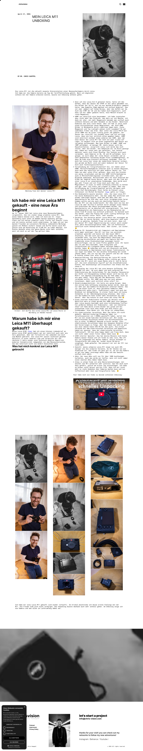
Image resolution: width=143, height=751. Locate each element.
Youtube (103, 739)
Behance (94, 739)
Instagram (83, 739)
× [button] (24, 707)
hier (30, 331)
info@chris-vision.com (90, 718)
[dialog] (14, 727)
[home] (23, 4)
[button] (124, 4)
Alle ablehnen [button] (14, 742)
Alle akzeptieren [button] (14, 738)
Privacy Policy (33, 729)
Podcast (32, 725)
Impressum (33, 727)
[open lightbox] (31, 459)
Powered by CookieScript (14, 747)
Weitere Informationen (18, 721)
